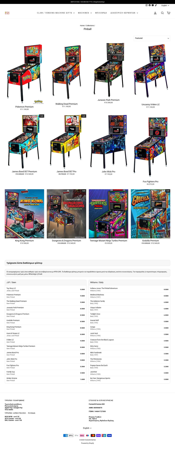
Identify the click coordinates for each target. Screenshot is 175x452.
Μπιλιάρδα (101, 13)
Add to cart (24, 102)
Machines (84, 13)
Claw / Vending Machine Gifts (55, 13)
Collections (90, 25)
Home (82, 25)
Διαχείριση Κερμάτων (123, 13)
